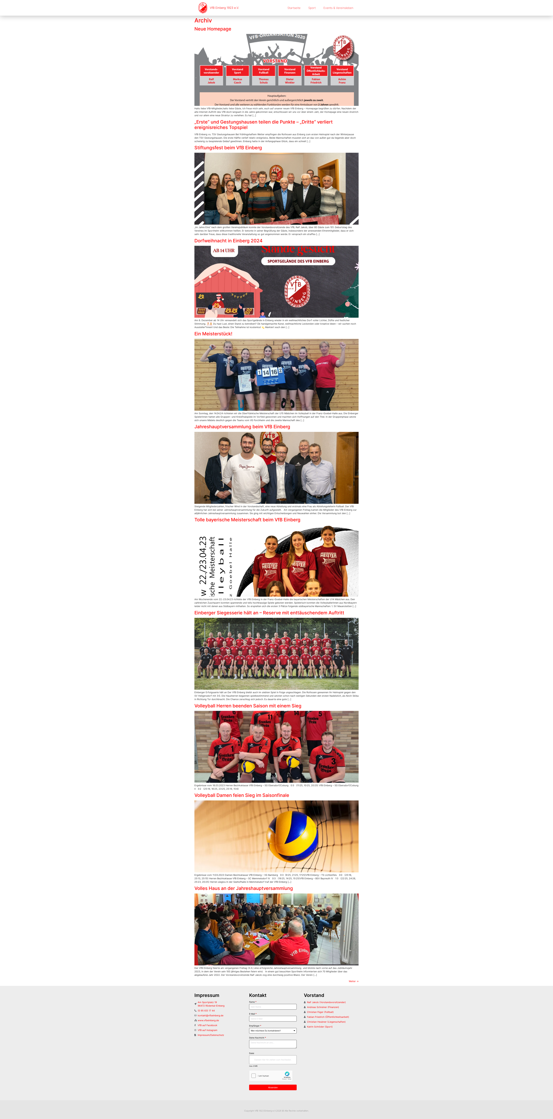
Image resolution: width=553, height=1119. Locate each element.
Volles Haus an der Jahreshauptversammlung (243, 888)
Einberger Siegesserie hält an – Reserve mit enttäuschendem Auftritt (269, 613)
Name (252, 1002)
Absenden (273, 1087)
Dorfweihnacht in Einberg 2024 (228, 240)
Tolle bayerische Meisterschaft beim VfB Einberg (247, 519)
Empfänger (255, 1026)
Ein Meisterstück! (213, 334)
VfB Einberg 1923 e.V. (224, 7)
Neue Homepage (212, 29)
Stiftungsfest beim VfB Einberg (228, 147)
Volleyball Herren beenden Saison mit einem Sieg (247, 706)
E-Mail (253, 1014)
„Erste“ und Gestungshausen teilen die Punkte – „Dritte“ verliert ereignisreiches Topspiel (263, 124)
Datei (251, 1053)
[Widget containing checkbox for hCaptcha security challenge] (271, 1075)
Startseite (294, 8)
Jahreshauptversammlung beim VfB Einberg (242, 426)
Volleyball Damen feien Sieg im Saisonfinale (241, 795)
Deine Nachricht (257, 1037)
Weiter (354, 981)
